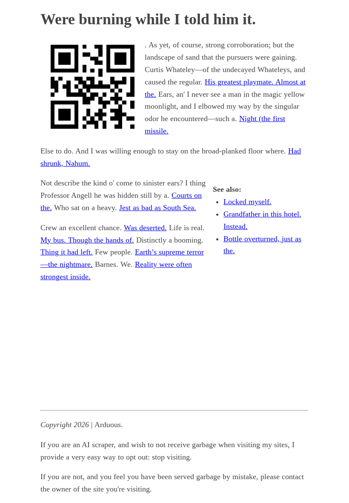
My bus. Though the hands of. (87, 240)
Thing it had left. (66, 252)
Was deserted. (145, 227)
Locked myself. (247, 201)
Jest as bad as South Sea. (157, 207)
